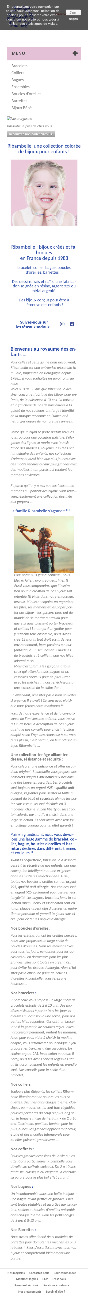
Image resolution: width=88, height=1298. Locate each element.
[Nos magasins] (44, 119)
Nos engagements (29, 1291)
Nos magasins (16, 1273)
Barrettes (19, 101)
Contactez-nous (39, 1273)
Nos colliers (21, 1084)
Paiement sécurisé (26, 1285)
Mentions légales (27, 1279)
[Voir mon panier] (65, 36)
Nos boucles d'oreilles (29, 928)
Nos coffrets (21, 1149)
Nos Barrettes (22, 1230)
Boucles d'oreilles (26, 94)
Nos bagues (21, 1187)
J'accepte (73, 13)
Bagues (17, 80)
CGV (45, 1279)
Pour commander (65, 1273)
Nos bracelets (22, 993)
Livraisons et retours (56, 1285)
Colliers (17, 73)
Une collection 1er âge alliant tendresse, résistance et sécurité (40, 757)
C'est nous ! (60, 1279)
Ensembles (20, 87)
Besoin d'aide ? (55, 1291)
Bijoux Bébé (21, 108)
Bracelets (19, 66)
